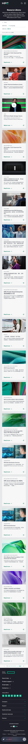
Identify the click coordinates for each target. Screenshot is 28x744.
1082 (20, 666)
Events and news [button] (6, 710)
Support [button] (4, 705)
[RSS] (20, 696)
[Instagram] (9, 696)
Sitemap (15, 735)
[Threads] (12, 696)
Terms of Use (11, 734)
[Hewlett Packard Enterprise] (5, 3)
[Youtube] (17, 696)
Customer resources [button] (7, 714)
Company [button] (4, 701)
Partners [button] (4, 718)
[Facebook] (15, 696)
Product (7, 681)
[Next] (24, 666)
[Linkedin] (3, 696)
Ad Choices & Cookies (20, 734)
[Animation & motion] (14, 726)
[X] (6, 696)
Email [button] (5, 685)
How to (5, 678)
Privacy (4, 734)
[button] (21, 3)
